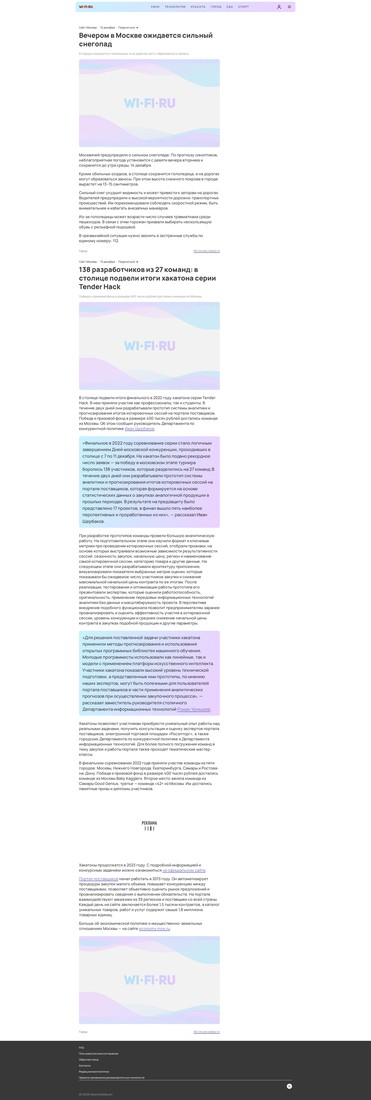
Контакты (85, 1065)
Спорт (243, 7)
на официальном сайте (184, 870)
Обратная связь (89, 1059)
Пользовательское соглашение (98, 1053)
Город (216, 7)
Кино (155, 7)
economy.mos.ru (154, 928)
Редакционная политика (94, 1071)
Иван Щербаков (139, 428)
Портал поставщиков (98, 878)
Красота (198, 7)
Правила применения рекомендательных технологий (111, 1077)
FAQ (81, 1047)
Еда (230, 7)
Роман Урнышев (193, 709)
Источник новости (207, 251)
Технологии (175, 7)
